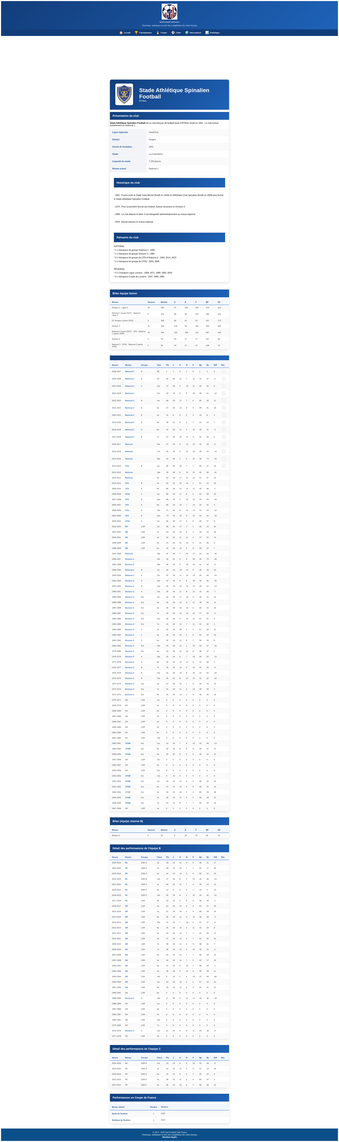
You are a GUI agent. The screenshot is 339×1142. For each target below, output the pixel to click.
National (129, 444)
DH (126, 526)
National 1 (129, 371)
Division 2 (129, 559)
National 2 (129, 379)
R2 (126, 863)
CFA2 (127, 494)
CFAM (127, 743)
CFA (127, 466)
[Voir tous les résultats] (224, 371)
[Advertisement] (169, 55)
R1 (126, 879)
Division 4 (129, 629)
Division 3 (129, 597)
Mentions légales (169, 1137)
